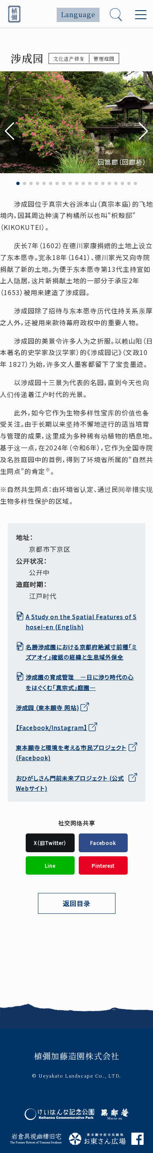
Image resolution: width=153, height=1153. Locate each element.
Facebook (34, 727)
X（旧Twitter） (50, 842)
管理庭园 (104, 58)
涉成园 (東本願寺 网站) (47, 707)
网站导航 (36, 941)
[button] (143, 131)
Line (50, 865)
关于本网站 (39, 956)
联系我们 (36, 985)
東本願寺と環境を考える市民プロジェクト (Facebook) (71, 752)
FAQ (30, 1000)
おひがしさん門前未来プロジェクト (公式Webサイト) (70, 783)
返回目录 (77, 903)
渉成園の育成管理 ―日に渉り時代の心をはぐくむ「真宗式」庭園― (80, 682)
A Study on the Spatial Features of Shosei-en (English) (81, 622)
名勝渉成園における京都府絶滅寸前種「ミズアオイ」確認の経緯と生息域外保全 (81, 652)
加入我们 (36, 970)
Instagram (67, 727)
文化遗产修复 (69, 58)
